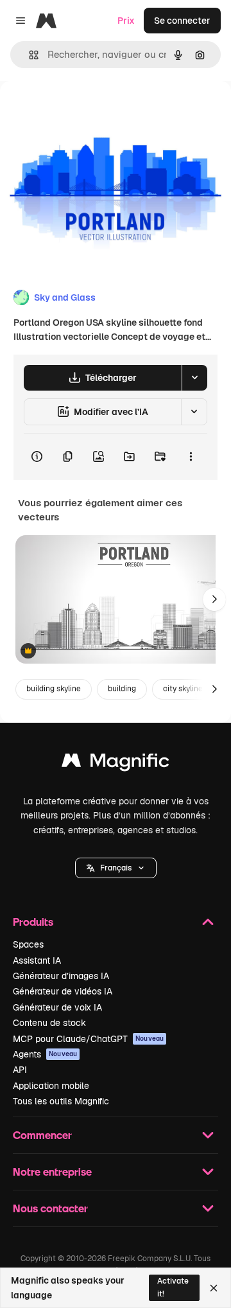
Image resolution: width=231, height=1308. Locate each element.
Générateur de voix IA (57, 1007)
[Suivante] (214, 599)
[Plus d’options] (190, 457)
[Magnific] (115, 763)
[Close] (213, 1288)
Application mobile (51, 1085)
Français (116, 868)
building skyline (53, 689)
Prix (126, 20)
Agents (45, 1054)
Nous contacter (50, 1208)
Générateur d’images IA (61, 976)
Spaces (28, 944)
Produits (33, 921)
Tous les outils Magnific (61, 1101)
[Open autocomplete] (28, 55)
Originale (84, 110)
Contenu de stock (49, 1023)
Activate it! (173, 1287)
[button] (116, 868)
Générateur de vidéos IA (62, 991)
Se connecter (182, 20)
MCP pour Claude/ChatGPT (88, 1039)
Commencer (42, 1135)
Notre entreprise (52, 1171)
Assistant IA (37, 960)
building (122, 689)
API (20, 1069)
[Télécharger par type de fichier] (194, 378)
